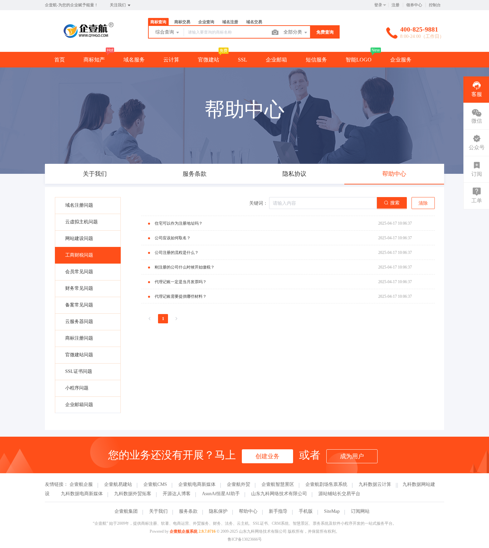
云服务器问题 (79, 321)
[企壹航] (88, 38)
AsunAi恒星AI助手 (221, 493)
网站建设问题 (79, 238)
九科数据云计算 (375, 484)
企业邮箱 (276, 59)
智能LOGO (359, 59)
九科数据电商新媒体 (82, 493)
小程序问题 (76, 387)
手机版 (306, 511)
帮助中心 (248, 511)
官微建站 (208, 59)
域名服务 (134, 59)
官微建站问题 (79, 354)
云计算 (171, 59)
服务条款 (188, 511)
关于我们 (158, 511)
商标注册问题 (79, 338)
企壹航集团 (126, 511)
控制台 (435, 5)
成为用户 (352, 456)
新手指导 (278, 511)
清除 (423, 203)
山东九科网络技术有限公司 (279, 493)
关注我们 (118, 5)
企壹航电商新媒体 (197, 484)
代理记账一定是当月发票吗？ (181, 281)
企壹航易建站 (118, 484)
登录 (378, 5)
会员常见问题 (79, 271)
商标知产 (94, 59)
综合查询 (165, 32)
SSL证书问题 (78, 371)
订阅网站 (360, 511)
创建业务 (267, 456)
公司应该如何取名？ (173, 238)
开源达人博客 (177, 493)
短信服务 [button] (316, 59)
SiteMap (332, 511)
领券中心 (414, 5)
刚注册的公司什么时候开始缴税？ (185, 267)
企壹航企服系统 (184, 531)
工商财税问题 (79, 255)
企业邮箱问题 (79, 404)
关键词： (258, 203)
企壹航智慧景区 (277, 484)
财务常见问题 (79, 288)
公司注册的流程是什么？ (177, 252)
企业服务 (400, 59)
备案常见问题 (79, 304)
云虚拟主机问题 (81, 221)
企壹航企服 (81, 484)
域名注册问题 (79, 205)
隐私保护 (218, 511)
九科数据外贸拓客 (132, 493)
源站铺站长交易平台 (339, 493)
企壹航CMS (155, 484)
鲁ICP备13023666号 (245, 539)
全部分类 (293, 32)
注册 (396, 5)
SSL (242, 59)
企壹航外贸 (238, 484)
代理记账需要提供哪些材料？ (181, 296)
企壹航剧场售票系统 (326, 484)
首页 (59, 59)
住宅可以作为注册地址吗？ (179, 223)
